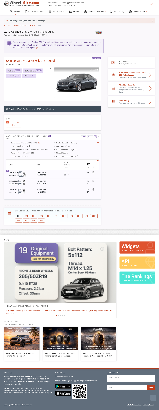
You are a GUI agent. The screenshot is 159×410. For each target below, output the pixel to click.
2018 (26, 216)
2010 (86, 216)
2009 (94, 216)
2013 (64, 216)
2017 (34, 216)
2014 (56, 216)
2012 (71, 216)
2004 (41, 220)
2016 (41, 216)
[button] (79, 20)
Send (151, 387)
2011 (79, 216)
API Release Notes (134, 405)
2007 (18, 220)
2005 (34, 220)
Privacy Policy (148, 405)
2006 (26, 220)
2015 (49, 216)
